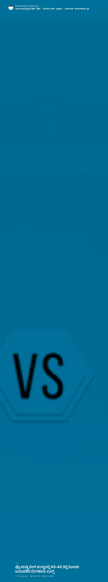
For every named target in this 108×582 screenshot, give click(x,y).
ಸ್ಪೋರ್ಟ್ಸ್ (59, 9)
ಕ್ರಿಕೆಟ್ (38, 9)
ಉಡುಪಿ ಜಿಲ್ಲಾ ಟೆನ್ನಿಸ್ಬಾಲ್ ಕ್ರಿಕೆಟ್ (25, 9)
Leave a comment (49, 576)
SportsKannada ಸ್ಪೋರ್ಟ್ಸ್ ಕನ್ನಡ (26, 6)
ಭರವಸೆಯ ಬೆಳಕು (49, 9)
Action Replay (80, 9)
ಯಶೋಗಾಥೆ (69, 9)
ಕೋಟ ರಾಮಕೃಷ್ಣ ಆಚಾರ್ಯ (23, 576)
